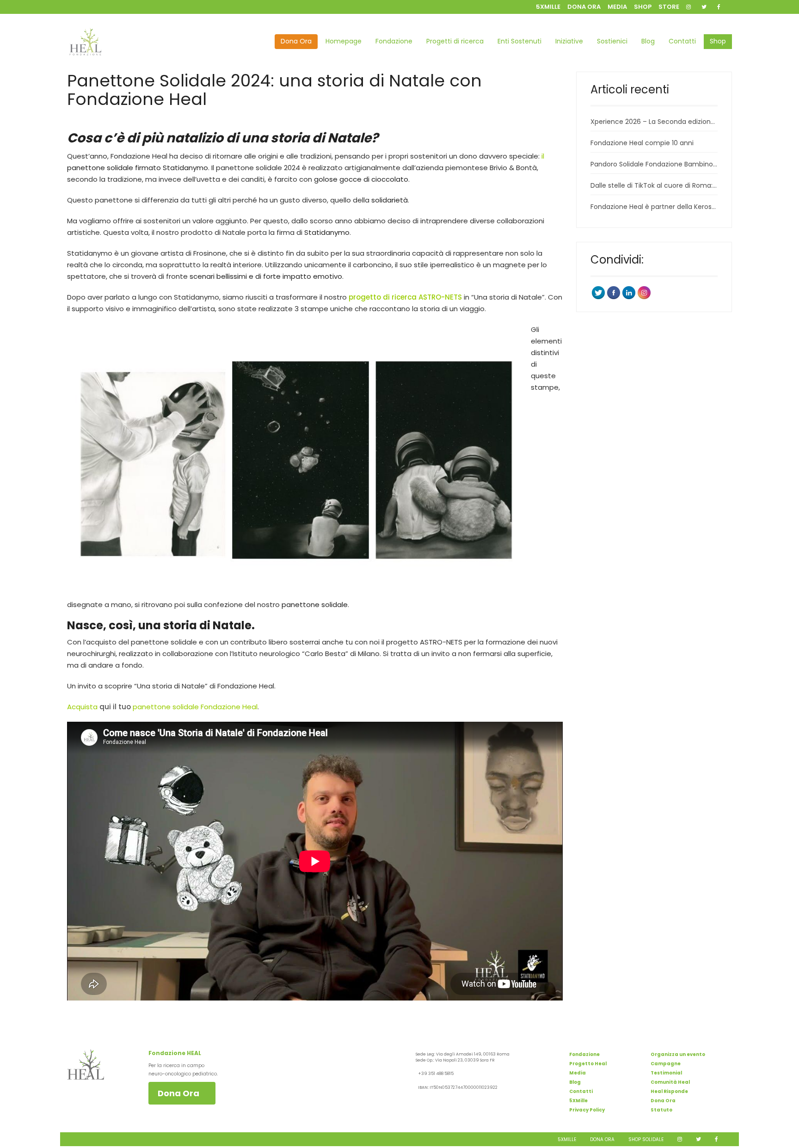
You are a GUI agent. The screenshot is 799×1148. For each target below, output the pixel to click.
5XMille (578, 1100)
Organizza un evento (678, 1054)
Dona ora (602, 1139)
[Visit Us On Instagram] (643, 292)
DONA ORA (584, 6)
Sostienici (612, 41)
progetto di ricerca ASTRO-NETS (405, 297)
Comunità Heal (670, 1082)
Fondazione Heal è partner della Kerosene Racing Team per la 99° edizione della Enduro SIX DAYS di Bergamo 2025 (654, 206)
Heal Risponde (669, 1091)
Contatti (682, 41)
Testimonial (666, 1072)
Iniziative (569, 41)
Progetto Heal (588, 1063)
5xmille (567, 1139)
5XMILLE (548, 6)
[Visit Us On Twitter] (598, 292)
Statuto (661, 1109)
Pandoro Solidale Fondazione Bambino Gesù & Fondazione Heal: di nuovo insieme (654, 164)
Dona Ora (296, 41)
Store (668, 6)
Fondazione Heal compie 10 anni (642, 142)
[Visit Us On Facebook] (613, 292)
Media (577, 1072)
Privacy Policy (587, 1109)
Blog (648, 41)
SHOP (642, 6)
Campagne (666, 1063)
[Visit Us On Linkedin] (628, 292)
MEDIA (617, 6)
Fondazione (393, 41)
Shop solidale (646, 1139)
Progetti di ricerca (455, 41)
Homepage (344, 41)
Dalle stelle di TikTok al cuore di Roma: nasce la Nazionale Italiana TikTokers (654, 185)
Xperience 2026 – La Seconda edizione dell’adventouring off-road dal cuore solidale (654, 121)
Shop (718, 41)
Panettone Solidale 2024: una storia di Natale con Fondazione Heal (274, 90)
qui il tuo (115, 707)
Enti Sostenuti (519, 41)
